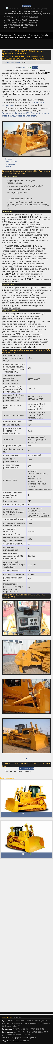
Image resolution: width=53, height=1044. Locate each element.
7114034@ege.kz (12, 25)
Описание (9, 159)
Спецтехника (20, 35)
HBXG (18, 62)
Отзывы (8, 167)
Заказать (26, 6)
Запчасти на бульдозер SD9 (15, 113)
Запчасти (4, 37)
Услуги (38, 37)
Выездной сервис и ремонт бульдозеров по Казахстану (25, 114)
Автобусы (46, 35)
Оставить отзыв (26, 768)
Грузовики (34, 35)
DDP (22, 67)
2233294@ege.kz (29, 25)
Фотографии (10, 164)
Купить (35, 67)
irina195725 (23, 27)
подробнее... (17, 1017)
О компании (5, 35)
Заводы (29, 37)
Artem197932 (10, 27)
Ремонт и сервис (17, 37)
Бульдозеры (9, 62)
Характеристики (11, 161)
